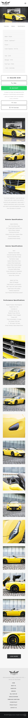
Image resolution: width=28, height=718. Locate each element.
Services (13, 691)
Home (13, 683)
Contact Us (13, 707)
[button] (25, 3)
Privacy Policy (13, 705)
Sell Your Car (13, 694)
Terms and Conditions (13, 699)
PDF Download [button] (15, 107)
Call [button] (14, 83)
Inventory (13, 688)
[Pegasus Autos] (5, 3)
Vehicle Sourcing (13, 696)
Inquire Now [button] (15, 78)
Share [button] (14, 102)
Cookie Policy (13, 702)
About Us (13, 685)
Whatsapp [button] (15, 88)
